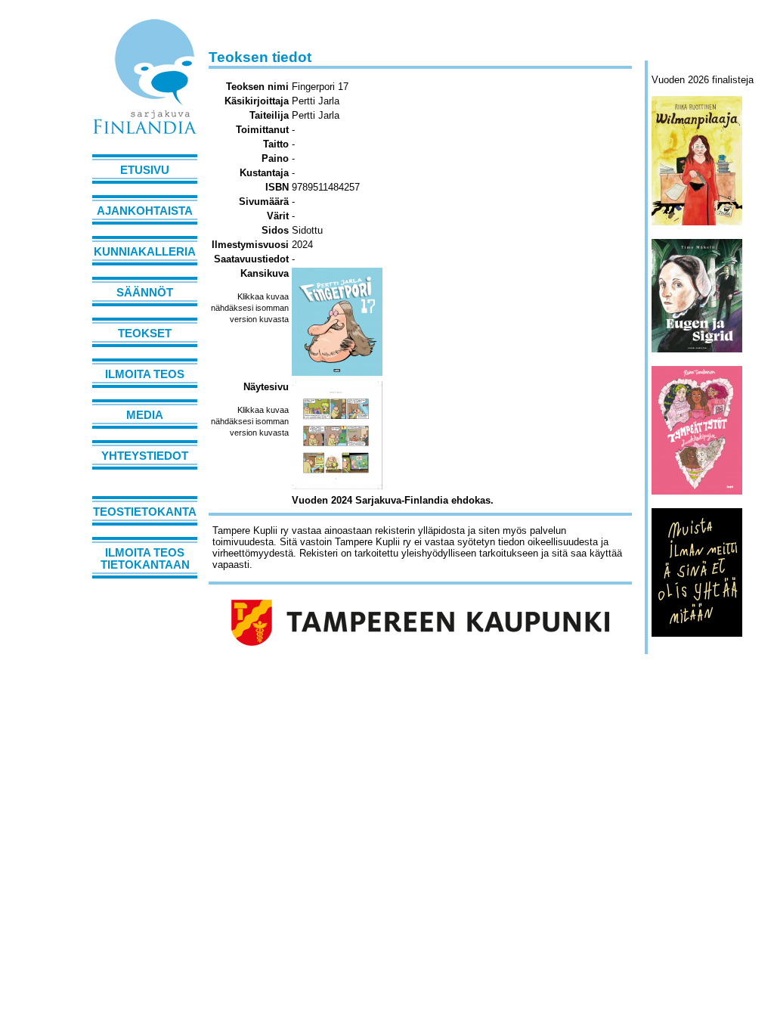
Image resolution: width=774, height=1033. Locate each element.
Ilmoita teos (144, 374)
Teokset (145, 333)
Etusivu (144, 170)
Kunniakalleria (145, 252)
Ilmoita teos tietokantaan (145, 559)
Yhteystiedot (144, 456)
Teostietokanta (145, 512)
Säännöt (144, 293)
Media (144, 415)
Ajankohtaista (145, 211)
